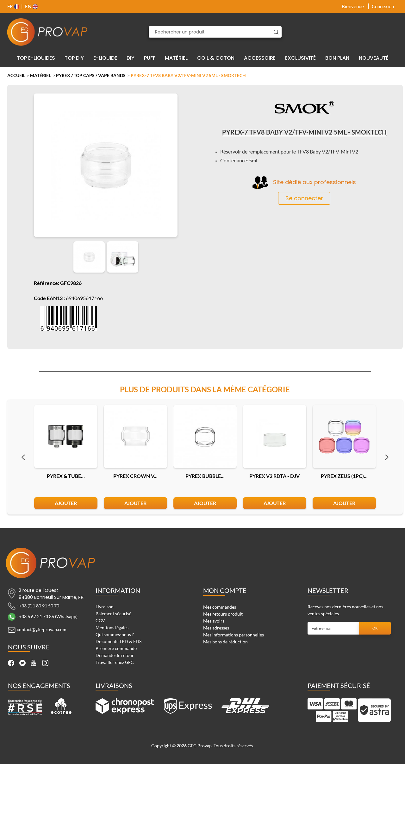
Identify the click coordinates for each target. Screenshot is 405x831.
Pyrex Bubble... (205, 476)
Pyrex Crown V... (135, 476)
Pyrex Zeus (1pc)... (344, 476)
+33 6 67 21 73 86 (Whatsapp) (48, 616)
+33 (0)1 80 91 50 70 (39, 605)
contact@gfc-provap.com (41, 629)
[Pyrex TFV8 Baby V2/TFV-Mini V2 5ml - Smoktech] (89, 257)
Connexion (383, 6)
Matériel (40, 75)
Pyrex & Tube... (66, 476)
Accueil (16, 75)
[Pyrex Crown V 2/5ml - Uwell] (135, 436)
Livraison (105, 606)
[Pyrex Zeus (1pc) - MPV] (344, 436)
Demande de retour (115, 655)
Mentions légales (112, 627)
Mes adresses (216, 627)
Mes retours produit (223, 614)
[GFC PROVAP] (47, 32)
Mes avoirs (213, 620)
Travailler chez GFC (115, 662)
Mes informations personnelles (233, 634)
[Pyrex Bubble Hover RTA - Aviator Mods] (205, 436)
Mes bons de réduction (225, 641)
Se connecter (304, 198)
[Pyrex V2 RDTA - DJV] (274, 436)
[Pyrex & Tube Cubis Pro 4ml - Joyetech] (65, 436)
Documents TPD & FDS (118, 641)
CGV (100, 620)
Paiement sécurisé (113, 613)
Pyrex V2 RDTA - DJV (274, 476)
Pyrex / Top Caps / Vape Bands (91, 75)
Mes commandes (219, 607)
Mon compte (224, 590)
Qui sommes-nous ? (115, 634)
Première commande (116, 648)
